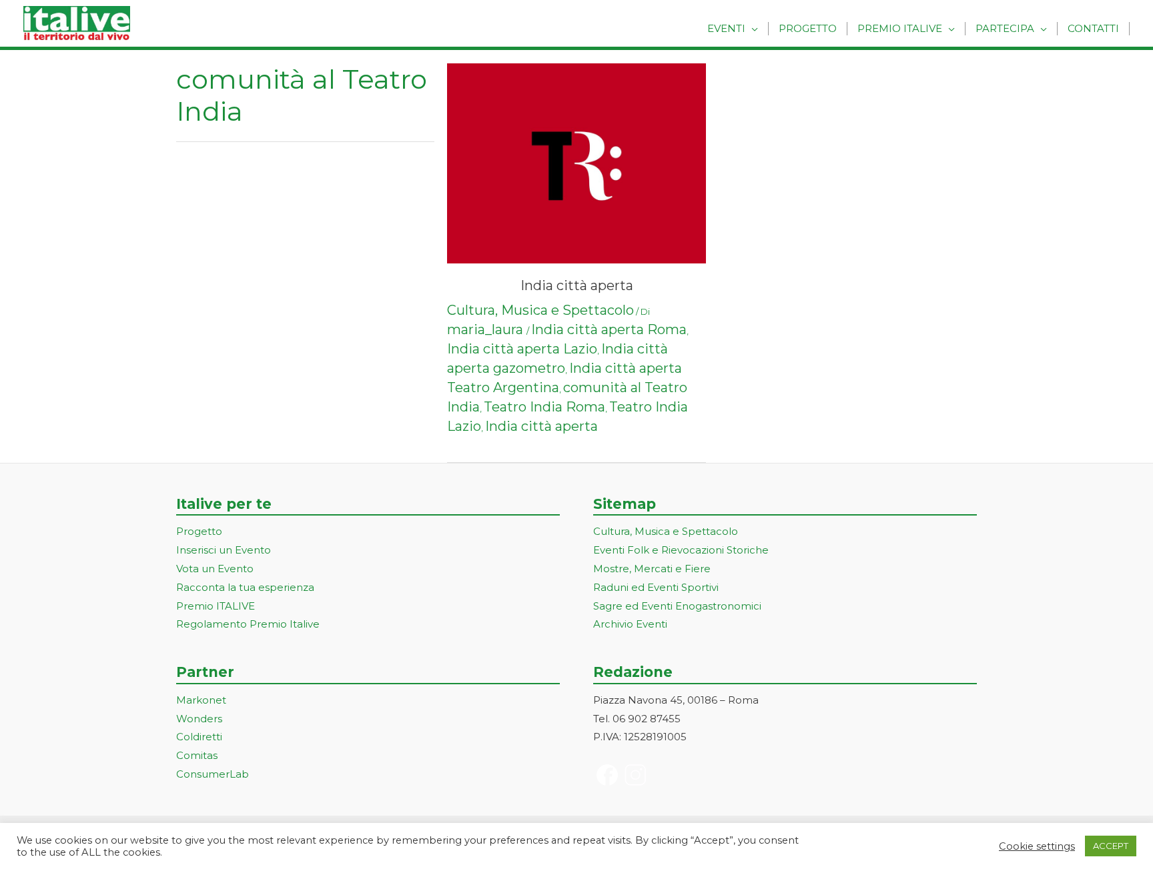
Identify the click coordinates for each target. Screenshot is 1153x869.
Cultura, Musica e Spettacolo (540, 310)
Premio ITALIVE (215, 606)
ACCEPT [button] (1110, 845)
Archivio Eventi (630, 624)
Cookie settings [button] (1037, 846)
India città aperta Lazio (522, 349)
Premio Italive (899, 28)
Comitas (197, 755)
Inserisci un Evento (223, 550)
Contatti (1093, 28)
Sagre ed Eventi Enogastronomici (677, 606)
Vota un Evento (215, 568)
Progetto (808, 28)
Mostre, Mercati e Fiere (652, 568)
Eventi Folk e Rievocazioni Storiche (681, 550)
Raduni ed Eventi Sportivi (656, 587)
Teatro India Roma (544, 407)
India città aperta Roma (609, 329)
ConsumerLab (212, 774)
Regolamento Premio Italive (248, 624)
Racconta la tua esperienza (245, 587)
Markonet (201, 700)
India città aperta (576, 285)
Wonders (199, 718)
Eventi (726, 28)
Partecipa (1005, 28)
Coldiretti (199, 736)
